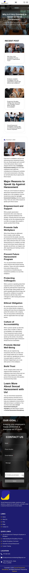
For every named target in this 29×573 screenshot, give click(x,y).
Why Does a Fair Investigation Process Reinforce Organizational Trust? (13, 58)
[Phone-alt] (24, 2)
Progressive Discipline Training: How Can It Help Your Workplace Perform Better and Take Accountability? (13, 104)
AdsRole (14, 571)
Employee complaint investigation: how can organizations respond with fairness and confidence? (14, 81)
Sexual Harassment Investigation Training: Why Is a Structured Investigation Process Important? (14, 127)
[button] (16, 2)
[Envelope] (27, 2)
